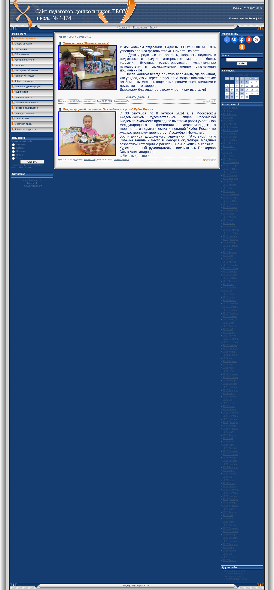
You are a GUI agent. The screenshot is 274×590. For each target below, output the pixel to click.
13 (227, 89)
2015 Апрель (230, 149)
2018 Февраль (230, 246)
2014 (71, 37)
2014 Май (228, 117)
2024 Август (229, 486)
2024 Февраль (230, 467)
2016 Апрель (230, 185)
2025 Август (229, 525)
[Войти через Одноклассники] (242, 47)
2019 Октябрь (230, 306)
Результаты (17, 165)
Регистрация (140, 27)
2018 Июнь (229, 258)
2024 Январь (230, 464)
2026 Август (229, 560)
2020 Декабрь (230, 348)
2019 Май (228, 290)
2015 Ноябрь (230, 169)
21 (232, 93)
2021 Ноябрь (230, 380)
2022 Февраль (230, 390)
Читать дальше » (138, 97)
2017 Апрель (230, 217)
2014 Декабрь (230, 136)
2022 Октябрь (230, 416)
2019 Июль (229, 297)
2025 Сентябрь (231, 528)
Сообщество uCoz (234, 573)
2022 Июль (229, 406)
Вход (152, 27)
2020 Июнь (229, 332)
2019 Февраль (230, 281)
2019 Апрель (230, 287)
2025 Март (228, 509)
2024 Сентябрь (231, 489)
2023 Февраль (230, 428)
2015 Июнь (229, 156)
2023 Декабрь (230, 461)
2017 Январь (230, 207)
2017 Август (229, 226)
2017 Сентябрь (231, 229)
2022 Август (229, 409)
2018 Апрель (230, 252)
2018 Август (229, 262)
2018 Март (228, 249)
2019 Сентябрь (231, 303)
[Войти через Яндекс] (249, 39)
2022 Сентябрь (231, 412)
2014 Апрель (230, 114)
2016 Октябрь (230, 197)
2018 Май (228, 255)
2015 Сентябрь (231, 162)
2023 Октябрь (230, 454)
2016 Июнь (229, 191)
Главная (123, 27)
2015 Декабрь (230, 172)
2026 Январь (230, 541)
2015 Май (228, 152)
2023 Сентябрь (231, 451)
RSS (260, 18)
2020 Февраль (230, 319)
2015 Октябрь (230, 165)
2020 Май (228, 329)
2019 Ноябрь (230, 310)
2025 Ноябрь (230, 534)
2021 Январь (230, 351)
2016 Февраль (230, 178)
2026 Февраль (230, 544)
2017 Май (228, 220)
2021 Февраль (230, 355)
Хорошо (20, 148)
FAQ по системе (233, 576)
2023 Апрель (230, 435)
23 (242, 93)
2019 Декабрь (230, 313)
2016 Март (228, 181)
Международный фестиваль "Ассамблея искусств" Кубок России (108, 109)
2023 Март (228, 432)
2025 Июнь (229, 518)
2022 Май (228, 400)
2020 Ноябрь (230, 345)
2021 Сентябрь (231, 374)
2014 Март (228, 111)
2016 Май (228, 188)
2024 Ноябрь (230, 496)
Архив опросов (33, 165)
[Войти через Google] (256, 39)
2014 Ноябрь (230, 133)
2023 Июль (229, 444)
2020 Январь (230, 316)
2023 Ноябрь (230, 457)
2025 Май (228, 515)
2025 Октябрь (230, 531)
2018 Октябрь (230, 268)
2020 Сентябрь (231, 339)
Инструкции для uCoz (235, 578)
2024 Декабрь (230, 499)
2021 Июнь (229, 367)
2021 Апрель (230, 361)
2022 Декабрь (230, 422)
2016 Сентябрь (231, 194)
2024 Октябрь (230, 493)
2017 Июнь (229, 223)
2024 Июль (229, 483)
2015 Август (229, 159)
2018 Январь (230, 242)
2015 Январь (230, 140)
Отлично (20, 144)
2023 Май (228, 438)
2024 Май (228, 477)
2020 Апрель (230, 326)
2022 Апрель (230, 396)
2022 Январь (230, 387)
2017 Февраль (230, 210)
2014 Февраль (230, 108)
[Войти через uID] (227, 39)
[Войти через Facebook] (241, 39)
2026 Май (228, 554)
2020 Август (229, 335)
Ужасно (20, 158)
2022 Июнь (229, 403)
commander (89, 101)
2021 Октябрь (230, 377)
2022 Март (228, 393)
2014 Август (229, 124)
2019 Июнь (229, 294)
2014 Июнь (229, 120)
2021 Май (228, 364)
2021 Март (228, 358)
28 (232, 97)
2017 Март (228, 213)
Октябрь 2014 (241, 75)
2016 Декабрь (230, 204)
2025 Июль (229, 521)
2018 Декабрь (230, 274)
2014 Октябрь (230, 130)
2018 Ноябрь (230, 271)
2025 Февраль (230, 505)
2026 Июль (229, 557)
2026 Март (228, 547)
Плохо (19, 154)
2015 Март (228, 146)
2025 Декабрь (230, 538)
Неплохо (20, 151)
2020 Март (228, 323)
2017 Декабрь (230, 239)
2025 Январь (230, 502)
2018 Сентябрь (231, 265)
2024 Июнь (229, 480)
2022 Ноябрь (230, 419)
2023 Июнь (229, 441)
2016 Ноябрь (230, 201)
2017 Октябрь (230, 233)
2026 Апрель (230, 550)
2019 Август (229, 300)
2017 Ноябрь (230, 236)
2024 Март (228, 470)
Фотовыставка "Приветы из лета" (86, 43)
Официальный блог (234, 571)
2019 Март (228, 284)
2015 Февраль (230, 143)
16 (242, 89)
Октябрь (81, 37)
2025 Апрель (230, 512)
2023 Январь (230, 425)
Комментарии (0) (121, 101)
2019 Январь (230, 278)
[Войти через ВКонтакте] (234, 39)
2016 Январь (230, 175)
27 (227, 97)
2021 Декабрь (230, 383)
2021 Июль (229, 371)
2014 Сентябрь (231, 127)
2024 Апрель (230, 473)
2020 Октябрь (230, 342)
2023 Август (229, 448)
